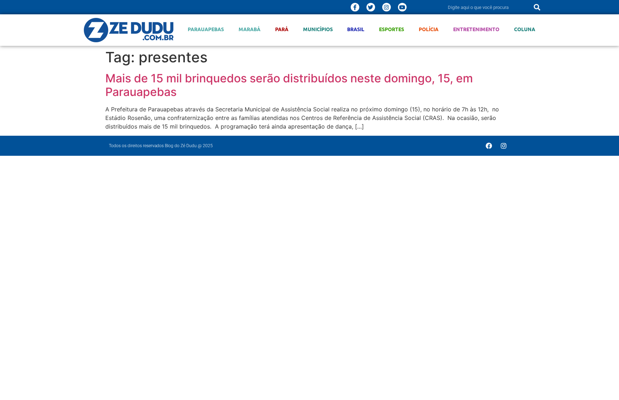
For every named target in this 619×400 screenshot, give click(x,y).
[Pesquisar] (537, 7)
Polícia (428, 29)
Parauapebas (206, 29)
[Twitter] (370, 7)
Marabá (249, 29)
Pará (281, 29)
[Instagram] (386, 7)
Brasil (355, 29)
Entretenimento (476, 29)
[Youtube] (402, 7)
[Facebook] (489, 145)
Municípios (318, 29)
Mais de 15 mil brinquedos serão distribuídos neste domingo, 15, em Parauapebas (289, 85)
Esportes (391, 29)
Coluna (524, 29)
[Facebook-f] (355, 7)
